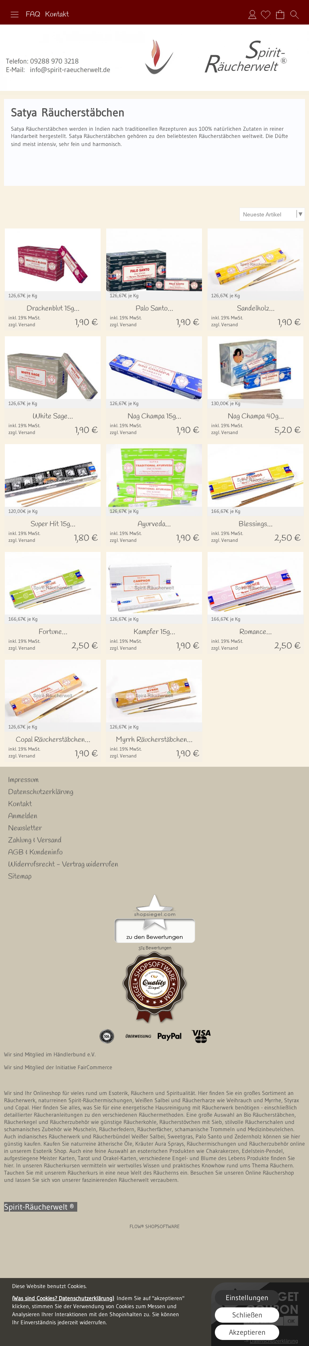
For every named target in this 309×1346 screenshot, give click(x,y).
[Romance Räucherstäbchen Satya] (255, 639)
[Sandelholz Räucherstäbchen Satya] (255, 315)
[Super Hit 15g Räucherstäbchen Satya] (52, 531)
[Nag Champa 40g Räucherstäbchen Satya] (255, 423)
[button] (14, 14)
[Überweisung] (138, 1036)
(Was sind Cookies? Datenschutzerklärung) (63, 1298)
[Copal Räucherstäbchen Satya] (52, 747)
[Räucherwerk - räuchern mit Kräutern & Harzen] (154, 28)
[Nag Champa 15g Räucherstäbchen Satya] (154, 423)
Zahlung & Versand (35, 840)
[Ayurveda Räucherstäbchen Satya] (154, 531)
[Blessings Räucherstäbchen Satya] (255, 531)
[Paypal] (169, 1036)
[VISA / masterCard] (201, 1036)
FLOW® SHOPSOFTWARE (155, 1226)
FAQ (33, 14)
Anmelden (252, 14)
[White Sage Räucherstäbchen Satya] (52, 423)
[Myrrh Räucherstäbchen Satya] (154, 747)
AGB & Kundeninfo (35, 852)
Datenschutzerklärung (40, 792)
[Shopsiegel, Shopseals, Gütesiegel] (154, 896)
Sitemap (19, 876)
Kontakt (57, 14)
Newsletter (25, 828)
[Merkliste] (265, 14)
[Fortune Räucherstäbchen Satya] (52, 639)
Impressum (23, 780)
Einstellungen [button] (247, 1297)
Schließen (247, 1315)
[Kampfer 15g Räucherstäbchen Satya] (154, 639)
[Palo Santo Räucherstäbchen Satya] (154, 315)
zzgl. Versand (21, 324)
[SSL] (107, 1036)
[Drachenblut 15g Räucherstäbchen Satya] (52, 315)
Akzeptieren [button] (247, 1332)
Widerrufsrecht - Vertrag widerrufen (63, 864)
